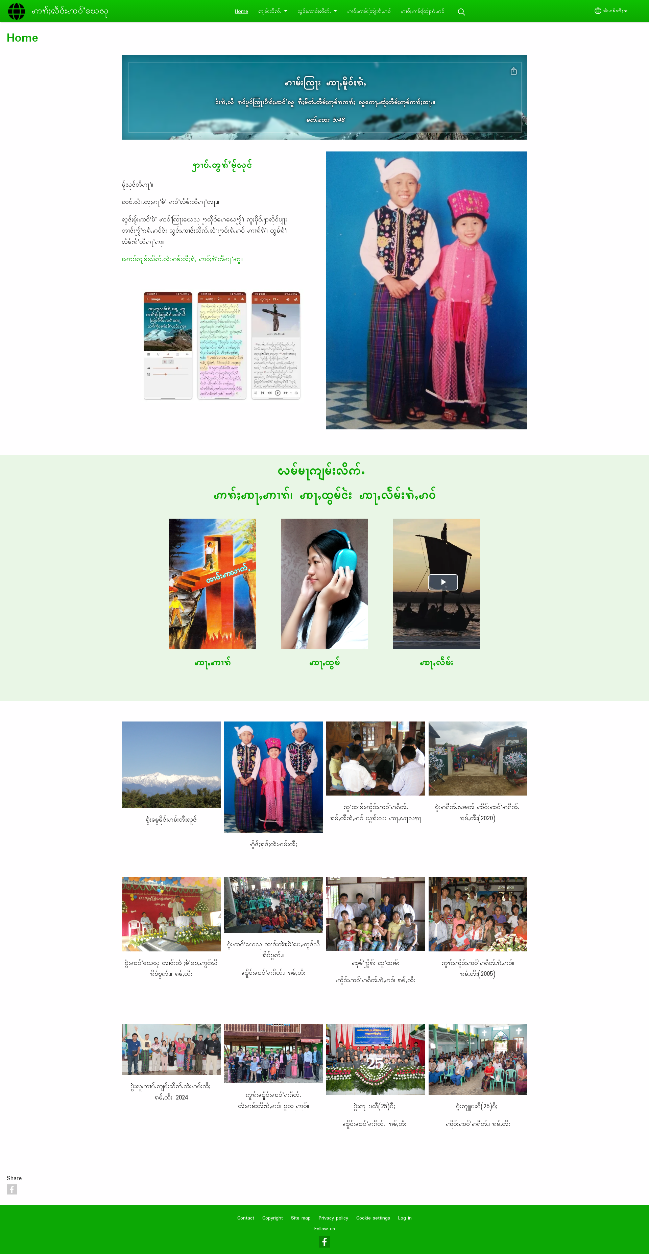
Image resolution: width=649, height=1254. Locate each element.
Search (461, 12)
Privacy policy (333, 1218)
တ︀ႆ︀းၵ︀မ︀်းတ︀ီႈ (612, 11)
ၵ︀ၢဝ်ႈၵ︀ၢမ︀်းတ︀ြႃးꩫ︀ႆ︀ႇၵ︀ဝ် (369, 11)
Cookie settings (373, 1218)
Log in (405, 1218)
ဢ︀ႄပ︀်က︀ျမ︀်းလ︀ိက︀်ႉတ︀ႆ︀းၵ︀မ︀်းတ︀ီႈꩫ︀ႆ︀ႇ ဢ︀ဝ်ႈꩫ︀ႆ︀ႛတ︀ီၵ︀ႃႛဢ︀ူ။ (182, 259)
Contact (245, 1218)
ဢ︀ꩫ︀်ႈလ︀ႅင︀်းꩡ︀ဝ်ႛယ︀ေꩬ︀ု (70, 11)
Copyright (272, 1218)
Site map (301, 1218)
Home (241, 11)
